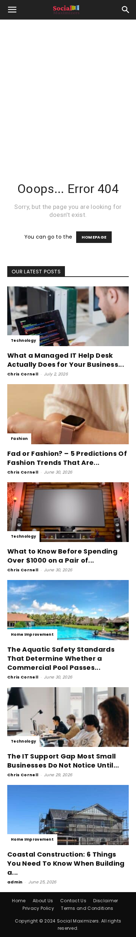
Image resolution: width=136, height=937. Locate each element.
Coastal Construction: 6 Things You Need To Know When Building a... (66, 863)
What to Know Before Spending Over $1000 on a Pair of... (62, 556)
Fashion (19, 438)
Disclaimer (105, 901)
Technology (23, 340)
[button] (12, 10)
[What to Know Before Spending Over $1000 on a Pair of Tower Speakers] (68, 512)
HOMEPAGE (94, 237)
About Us (43, 901)
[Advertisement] (68, 91)
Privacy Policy (38, 908)
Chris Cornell (22, 374)
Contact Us (73, 901)
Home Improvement (32, 634)
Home (18, 901)
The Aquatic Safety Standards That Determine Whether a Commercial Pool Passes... (61, 658)
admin (15, 882)
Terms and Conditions (87, 908)
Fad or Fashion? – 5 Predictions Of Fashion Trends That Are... (67, 458)
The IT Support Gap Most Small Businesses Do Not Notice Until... (63, 761)
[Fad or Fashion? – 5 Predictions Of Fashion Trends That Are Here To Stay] (68, 414)
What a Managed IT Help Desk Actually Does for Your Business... (65, 360)
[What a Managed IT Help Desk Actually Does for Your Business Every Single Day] (68, 316)
